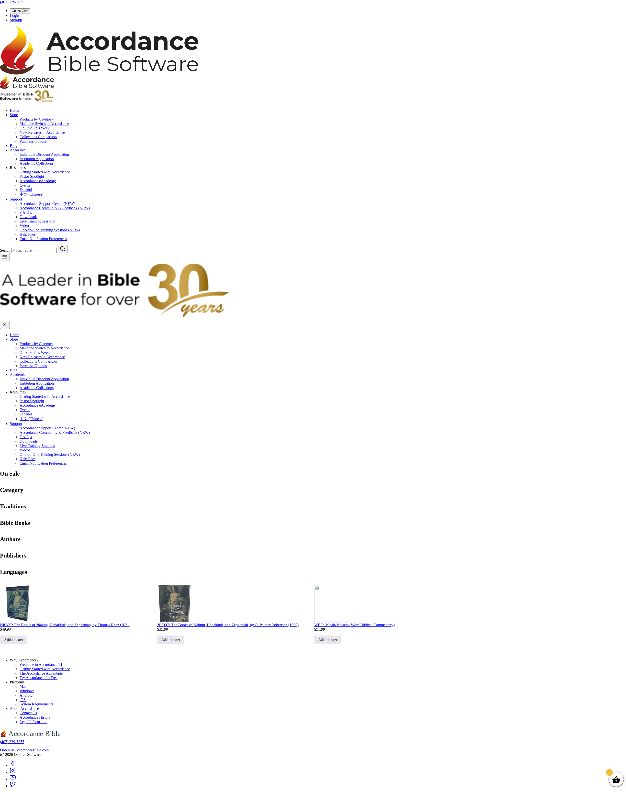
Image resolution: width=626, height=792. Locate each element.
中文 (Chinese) (31, 194)
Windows (27, 691)
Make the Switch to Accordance (44, 124)
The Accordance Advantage (41, 673)
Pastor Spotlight (32, 176)
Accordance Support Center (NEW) (47, 203)
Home (14, 110)
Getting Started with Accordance (45, 172)
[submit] (62, 249)
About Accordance (24, 708)
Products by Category (36, 119)
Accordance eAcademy (38, 181)
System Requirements (36, 704)
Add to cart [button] (13, 640)
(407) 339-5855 (12, 2)
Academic (17, 150)
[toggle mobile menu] (5, 257)
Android (26, 695)
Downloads (28, 217)
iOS (23, 700)
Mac (23, 686)
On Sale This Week (35, 128)
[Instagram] (13, 772)
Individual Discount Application (44, 154)
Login (14, 15)
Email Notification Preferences (43, 239)
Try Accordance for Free (38, 678)
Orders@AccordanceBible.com (24, 750)
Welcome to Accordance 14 (41, 664)
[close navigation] (5, 325)
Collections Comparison (38, 137)
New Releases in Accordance (42, 132)
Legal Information (33, 722)
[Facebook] (13, 765)
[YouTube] (13, 779)
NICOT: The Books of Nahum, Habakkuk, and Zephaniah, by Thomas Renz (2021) (65, 625)
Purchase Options (33, 141)
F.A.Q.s (26, 212)
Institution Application (37, 159)
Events (25, 185)
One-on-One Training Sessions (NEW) (50, 230)
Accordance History (35, 717)
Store (14, 115)
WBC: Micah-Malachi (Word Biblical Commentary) (354, 625)
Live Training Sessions (37, 221)
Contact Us (28, 713)
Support (16, 199)
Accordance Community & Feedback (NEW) (55, 208)
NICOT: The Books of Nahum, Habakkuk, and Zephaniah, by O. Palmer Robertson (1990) (228, 625)
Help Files (27, 234)
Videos (25, 225)
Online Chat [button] (20, 11)
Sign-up (16, 20)
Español (26, 190)
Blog (13, 146)
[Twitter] (13, 786)
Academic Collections (37, 163)
